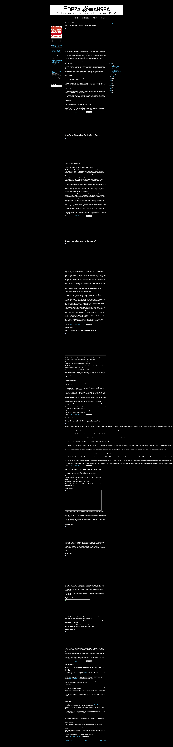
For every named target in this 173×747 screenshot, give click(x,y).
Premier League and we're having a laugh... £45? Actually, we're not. (57, 61)
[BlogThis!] (87, 112)
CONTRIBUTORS (85, 18)
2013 (111, 88)
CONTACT (103, 18)
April (112, 65)
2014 (111, 87)
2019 (111, 78)
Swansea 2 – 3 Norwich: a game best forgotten (57, 51)
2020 (111, 63)
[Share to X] (89, 112)
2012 (111, 90)
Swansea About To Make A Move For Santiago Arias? (80, 241)
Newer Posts (68, 740)
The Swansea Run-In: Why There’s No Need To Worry (80, 330)
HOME (69, 18)
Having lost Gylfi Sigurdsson (97, 704)
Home (85, 740)
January (113, 76)
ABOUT (76, 18)
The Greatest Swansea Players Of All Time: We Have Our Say (83, 469)
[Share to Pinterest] (91, 112)
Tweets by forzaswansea (113, 23)
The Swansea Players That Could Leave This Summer (80, 25)
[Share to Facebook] (90, 112)
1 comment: (78, 736)
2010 (111, 93)
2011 (111, 92)
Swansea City (86, 672)
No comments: (81, 112)
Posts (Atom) (73, 742)
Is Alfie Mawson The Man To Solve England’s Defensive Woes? (83, 421)
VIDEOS (95, 18)
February (113, 74)
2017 (111, 82)
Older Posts (102, 740)
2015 (111, 85)
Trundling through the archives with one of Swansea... (115, 67)
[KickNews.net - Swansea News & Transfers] (56, 46)
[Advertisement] (85, 123)
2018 (111, 80)
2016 (111, 83)
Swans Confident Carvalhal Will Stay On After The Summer (82, 135)
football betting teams (73, 678)
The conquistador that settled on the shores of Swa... (116, 71)
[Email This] (86, 112)
